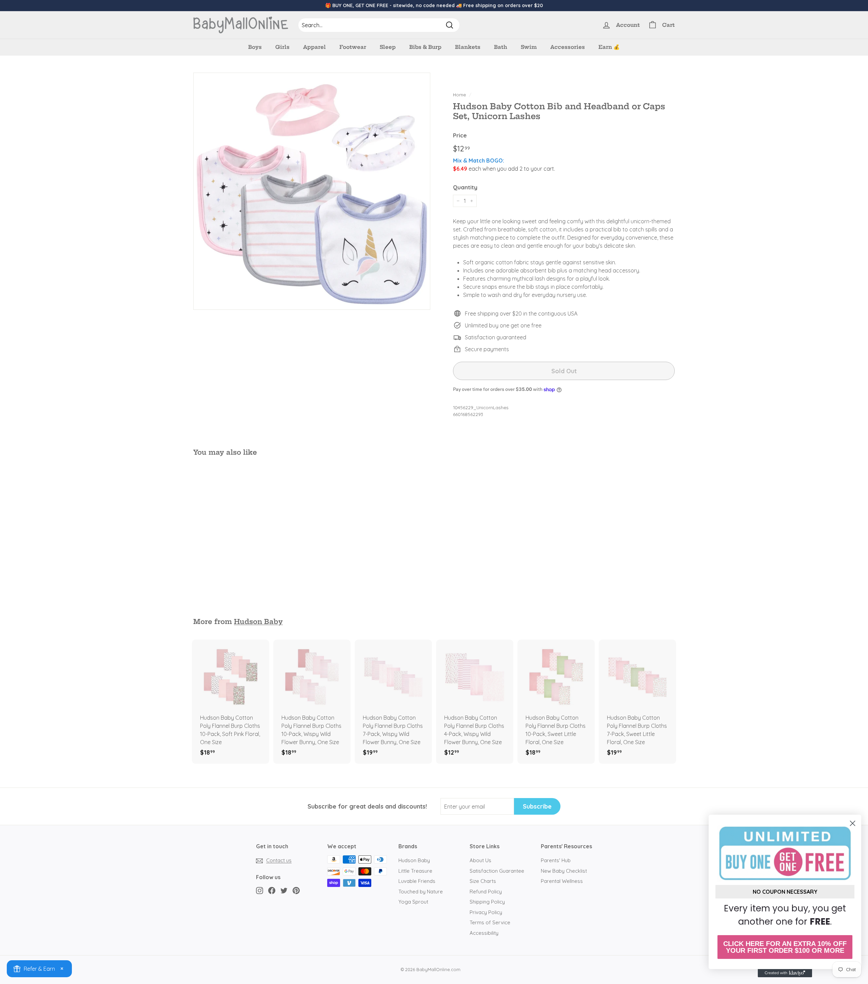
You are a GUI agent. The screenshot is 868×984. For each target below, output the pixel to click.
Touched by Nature (420, 891)
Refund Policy (486, 891)
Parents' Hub (556, 860)
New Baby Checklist (564, 871)
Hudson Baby (258, 622)
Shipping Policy (487, 901)
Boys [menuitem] (255, 47)
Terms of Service (490, 922)
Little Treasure (415, 871)
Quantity (465, 187)
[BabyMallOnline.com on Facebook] (271, 890)
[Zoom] (312, 191)
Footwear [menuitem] (352, 47)
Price (460, 135)
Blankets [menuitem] (467, 47)
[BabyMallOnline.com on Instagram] (259, 890)
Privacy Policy (486, 912)
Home (459, 94)
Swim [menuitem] (529, 47)
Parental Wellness (562, 881)
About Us (480, 860)
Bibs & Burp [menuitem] (425, 47)
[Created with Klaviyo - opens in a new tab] (785, 973)
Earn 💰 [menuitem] (609, 47)
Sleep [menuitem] (388, 47)
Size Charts (483, 881)
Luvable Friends (416, 881)
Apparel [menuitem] (314, 47)
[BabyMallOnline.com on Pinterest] (296, 890)
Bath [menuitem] (500, 47)
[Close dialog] (853, 823)
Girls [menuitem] (282, 47)
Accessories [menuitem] (567, 47)
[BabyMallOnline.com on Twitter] (284, 890)
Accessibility (484, 933)
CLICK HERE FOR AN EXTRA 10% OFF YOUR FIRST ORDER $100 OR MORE (785, 947)
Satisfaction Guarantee (497, 871)
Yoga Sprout (413, 901)
